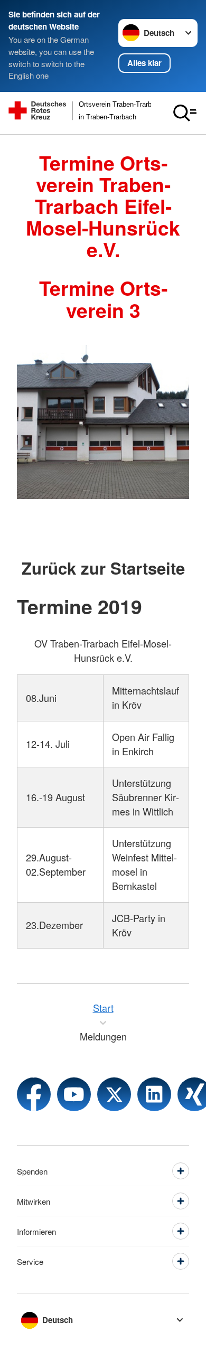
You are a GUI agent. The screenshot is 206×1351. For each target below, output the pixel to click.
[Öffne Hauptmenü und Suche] (185, 113)
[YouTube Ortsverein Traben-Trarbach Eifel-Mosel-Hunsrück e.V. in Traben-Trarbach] (74, 1094)
